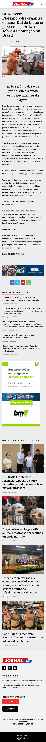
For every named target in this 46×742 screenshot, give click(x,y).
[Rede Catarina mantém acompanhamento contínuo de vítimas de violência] (23, 615)
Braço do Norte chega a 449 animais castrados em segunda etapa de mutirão (22, 533)
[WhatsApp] (28, 282)
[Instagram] (10, 668)
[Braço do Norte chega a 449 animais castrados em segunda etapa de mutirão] (23, 510)
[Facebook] (12, 282)
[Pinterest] (23, 282)
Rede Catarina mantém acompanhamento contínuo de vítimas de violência (22, 637)
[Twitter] (17, 282)
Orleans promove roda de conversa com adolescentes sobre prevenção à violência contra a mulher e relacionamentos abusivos (22, 324)
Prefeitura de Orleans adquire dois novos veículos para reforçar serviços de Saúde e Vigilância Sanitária (22, 310)
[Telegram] (15, 668)
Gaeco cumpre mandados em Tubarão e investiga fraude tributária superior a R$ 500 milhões (21, 348)
